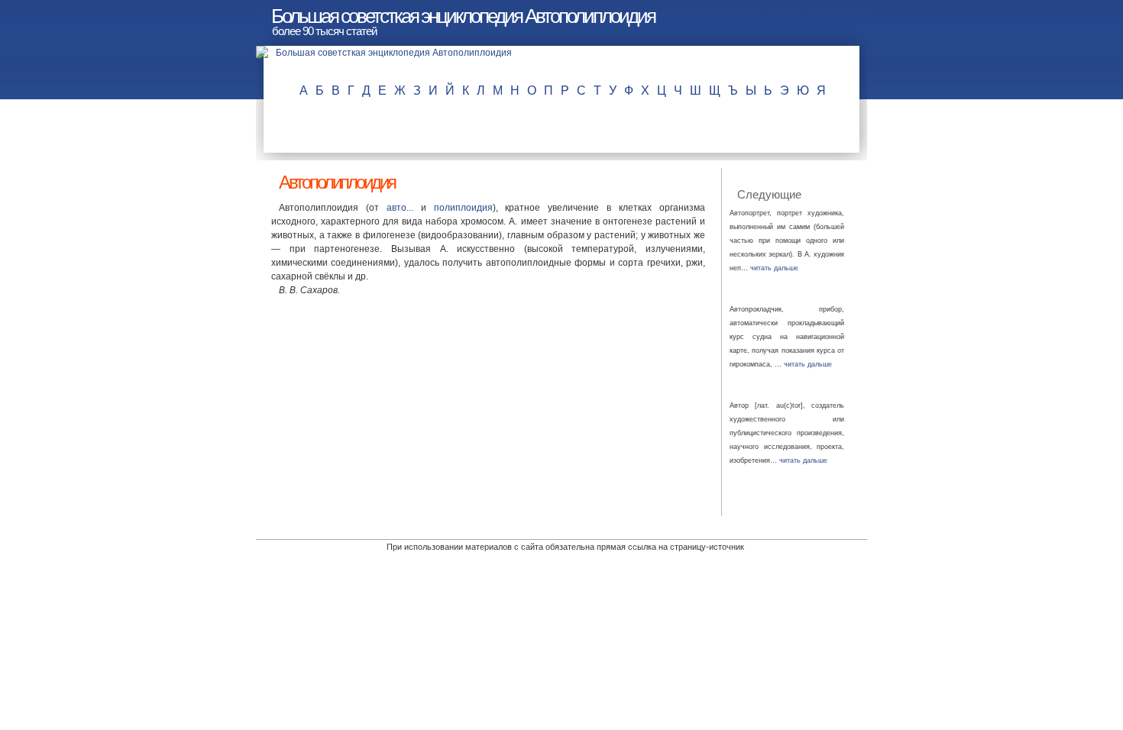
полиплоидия (463, 207)
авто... (400, 207)
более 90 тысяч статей (324, 30)
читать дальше (774, 268)
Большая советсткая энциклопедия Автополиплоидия (463, 16)
